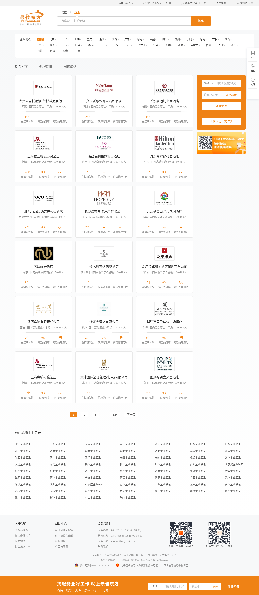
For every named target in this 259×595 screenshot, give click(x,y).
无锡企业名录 (58, 490)
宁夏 (155, 45)
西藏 (180, 45)
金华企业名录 (233, 470)
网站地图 (20, 541)
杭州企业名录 (23, 470)
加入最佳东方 (23, 535)
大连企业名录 (23, 464)
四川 (164, 39)
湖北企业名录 (128, 450)
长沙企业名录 (163, 457)
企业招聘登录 (154, 3)
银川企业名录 (23, 497)
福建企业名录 (198, 450)
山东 (65, 45)
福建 (152, 39)
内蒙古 (194, 45)
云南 (102, 45)
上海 (77, 39)
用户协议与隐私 (64, 535)
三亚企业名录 (163, 484)
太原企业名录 (198, 484)
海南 (128, 45)
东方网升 (97, 555)
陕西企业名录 (23, 457)
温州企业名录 (93, 490)
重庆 (89, 39)
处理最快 (45, 66)
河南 (202, 39)
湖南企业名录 (93, 450)
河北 (189, 39)
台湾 (52, 50)
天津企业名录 (93, 444)
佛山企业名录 (128, 464)
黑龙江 (142, 45)
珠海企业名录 (128, 497)
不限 (40, 39)
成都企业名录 (198, 457)
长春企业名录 (128, 457)
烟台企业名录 (198, 490)
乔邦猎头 (153, 555)
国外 (40, 50)
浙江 (102, 39)
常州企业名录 (233, 457)
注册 (168, 3)
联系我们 (103, 546)
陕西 (90, 45)
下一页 (131, 414)
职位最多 (70, 66)
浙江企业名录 (163, 444)
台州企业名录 (233, 484)
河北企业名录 (163, 450)
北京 (51, 39)
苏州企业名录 (128, 484)
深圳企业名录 (23, 484)
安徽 (65, 50)
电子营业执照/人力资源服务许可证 (139, 565)
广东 (127, 39)
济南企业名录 (163, 470)
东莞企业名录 (58, 464)
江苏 (114, 39)
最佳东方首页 (126, 3)
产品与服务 (61, 546)
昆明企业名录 (23, 477)
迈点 (174, 555)
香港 (208, 45)
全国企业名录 (198, 477)
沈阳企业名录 (58, 484)
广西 (115, 45)
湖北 (221, 45)
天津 (64, 39)
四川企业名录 (58, 457)
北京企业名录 (23, 444)
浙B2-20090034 (108, 560)
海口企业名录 (93, 470)
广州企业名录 (163, 464)
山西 (77, 45)
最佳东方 (141, 555)
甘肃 (77, 50)
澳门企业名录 (93, 457)
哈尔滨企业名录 (234, 464)
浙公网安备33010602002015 (94, 565)
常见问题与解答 (64, 530)
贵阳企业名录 (198, 464)
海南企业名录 (58, 450)
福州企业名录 (93, 464)
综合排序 (21, 66)
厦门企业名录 (163, 490)
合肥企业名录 (58, 470)
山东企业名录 (233, 444)
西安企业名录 (128, 490)
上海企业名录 (58, 444)
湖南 (139, 39)
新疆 (168, 45)
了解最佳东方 (23, 530)
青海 (52, 45)
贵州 (177, 39)
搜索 (201, 21)
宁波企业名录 (93, 477)
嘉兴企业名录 (198, 470)
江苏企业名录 (233, 450)
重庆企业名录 (128, 444)
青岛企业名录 (163, 477)
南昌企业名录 (128, 477)
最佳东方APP (22, 546)
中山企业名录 (93, 497)
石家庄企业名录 (94, 484)
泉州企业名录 (233, 477)
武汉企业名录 (23, 490)
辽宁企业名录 (23, 450)
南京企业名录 (58, 477)
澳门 (233, 45)
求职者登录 (191, 3)
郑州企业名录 (58, 497)
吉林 (215, 39)
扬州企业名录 (233, 490)
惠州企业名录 (128, 470)
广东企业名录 (198, 444)
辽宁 (40, 45)
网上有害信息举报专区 (176, 565)
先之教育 (165, 555)
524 (115, 414)
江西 (227, 39)
